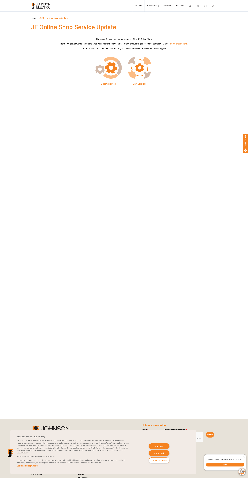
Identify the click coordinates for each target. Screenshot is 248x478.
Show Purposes (159, 460)
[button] (33, 18)
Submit (210, 435)
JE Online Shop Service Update (54, 18)
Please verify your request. (175, 430)
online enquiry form (178, 44)
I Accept (159, 446)
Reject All (159, 453)
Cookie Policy (22, 453)
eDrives (81, 474)
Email (145, 430)
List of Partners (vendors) (27, 466)
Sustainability (36, 474)
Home (33, 18)
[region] (103, 452)
